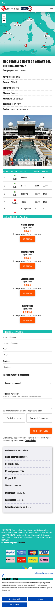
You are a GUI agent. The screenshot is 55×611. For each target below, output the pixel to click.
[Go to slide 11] (43, 160)
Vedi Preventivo (41, 430)
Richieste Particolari (27, 417)
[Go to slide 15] (26, 163)
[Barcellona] (6, 30)
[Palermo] (44, 45)
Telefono (6, 361)
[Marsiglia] (17, 22)
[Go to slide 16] (29, 163)
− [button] (4, 20)
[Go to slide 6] (26, 160)
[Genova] (29, 17)
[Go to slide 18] (36, 163)
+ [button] (4, 16)
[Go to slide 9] (36, 160)
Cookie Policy (30, 440)
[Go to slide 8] (33, 160)
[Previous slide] (7, 141)
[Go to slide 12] (47, 160)
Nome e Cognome (10, 337)
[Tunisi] (33, 50)
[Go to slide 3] (15, 159)
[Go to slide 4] (19, 160)
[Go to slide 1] (8, 160)
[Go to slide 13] (19, 163)
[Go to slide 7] (29, 160)
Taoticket (21, 542)
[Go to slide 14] (22, 163)
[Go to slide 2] (12, 160)
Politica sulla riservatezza (43, 573)
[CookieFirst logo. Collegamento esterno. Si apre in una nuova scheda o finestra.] (3, 575)
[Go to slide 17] (33, 163)
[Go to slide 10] (40, 160)
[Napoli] (47, 33)
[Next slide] (48, 141)
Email (5, 349)
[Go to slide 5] (22, 160)
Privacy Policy (12, 440)
